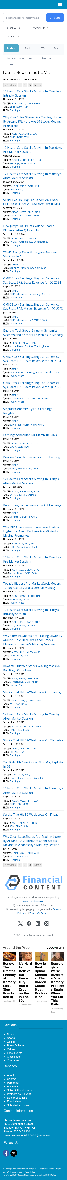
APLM (15, 186)
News (21, 57)
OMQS (23, 700)
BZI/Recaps (15, 424)
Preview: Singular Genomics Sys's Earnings (32, 457)
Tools (56, 48)
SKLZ (17, 752)
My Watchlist (39, 27)
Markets (11, 48)
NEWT (23, 212)
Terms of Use (16, 1171)
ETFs (42, 48)
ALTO (30, 652)
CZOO (31, 596)
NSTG (38, 822)
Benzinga (15, 110)
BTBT (37, 443)
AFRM (15, 853)
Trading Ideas (25, 241)
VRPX (32, 163)
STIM (11, 826)
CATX (12, 494)
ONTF (39, 700)
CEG (35, 133)
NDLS (30, 748)
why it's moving (38, 268)
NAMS (12, 856)
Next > (37, 85)
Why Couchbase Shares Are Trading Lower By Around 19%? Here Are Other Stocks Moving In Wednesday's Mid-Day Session (32, 841)
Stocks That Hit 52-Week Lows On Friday (30, 814)
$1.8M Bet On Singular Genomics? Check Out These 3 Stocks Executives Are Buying (31, 202)
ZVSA (34, 573)
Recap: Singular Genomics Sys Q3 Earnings (32, 505)
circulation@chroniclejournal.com (31, 1135)
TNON (12, 241)
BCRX (15, 103)
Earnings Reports (41, 294)
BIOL (29, 491)
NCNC (15, 748)
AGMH (23, 853)
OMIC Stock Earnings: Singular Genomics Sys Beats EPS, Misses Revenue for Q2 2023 (33, 306)
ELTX (38, 160)
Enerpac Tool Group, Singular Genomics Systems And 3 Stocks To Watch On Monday (33, 332)
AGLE (22, 800)
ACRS (14, 569)
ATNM (15, 491)
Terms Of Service (39, 913)
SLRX (25, 826)
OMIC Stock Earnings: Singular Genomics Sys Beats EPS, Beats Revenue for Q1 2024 (32, 359)
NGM (36, 748)
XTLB (12, 106)
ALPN (22, 443)
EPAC (14, 343)
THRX (12, 547)
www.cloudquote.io (33, 901)
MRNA (22, 678)
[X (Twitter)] (20, 924)
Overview (11, 57)
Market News (24, 294)
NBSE (22, 822)
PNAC (19, 826)
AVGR (23, 726)
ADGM (15, 160)
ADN (14, 133)
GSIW (29, 238)
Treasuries (11, 63)
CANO (30, 622)
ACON (15, 726)
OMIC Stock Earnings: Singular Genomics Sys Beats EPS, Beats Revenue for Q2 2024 (32, 280)
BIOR (29, 569)
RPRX (24, 703)
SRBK (37, 212)
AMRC (37, 652)
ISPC (27, 774)
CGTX (31, 186)
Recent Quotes (13, 27)
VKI (11, 703)
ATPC (22, 238)
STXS (19, 729)
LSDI (36, 800)
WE (23, 752)
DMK (38, 596)
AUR (36, 853)
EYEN (20, 446)
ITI (20, 343)
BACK (22, 622)
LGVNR (26, 729)
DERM (37, 103)
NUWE (19, 106)
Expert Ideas (32, 778)
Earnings (13, 516)
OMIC (27, 106)
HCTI (36, 238)
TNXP (17, 703)
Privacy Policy (29, 1171)
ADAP (15, 800)
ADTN (15, 652)
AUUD (15, 596)
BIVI (14, 774)
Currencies (32, 57)
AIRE (27, 543)
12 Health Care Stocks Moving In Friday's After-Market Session (31, 481)
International (46, 57)
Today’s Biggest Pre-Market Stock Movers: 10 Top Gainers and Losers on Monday (32, 585)
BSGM (22, 103)
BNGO (23, 186)
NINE (19, 655)
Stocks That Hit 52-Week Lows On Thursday (33, 740)
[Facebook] (29, 924)
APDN (23, 160)
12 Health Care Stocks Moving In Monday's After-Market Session (32, 176)
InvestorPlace (17, 297)
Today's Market (40, 398)
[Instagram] (46, 924)
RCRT (27, 856)
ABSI (14, 543)
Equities (29, 346)
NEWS (15, 212)
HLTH (29, 800)
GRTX (20, 774)
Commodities (41, 241)
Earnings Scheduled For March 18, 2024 (30, 435)
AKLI (33, 543)
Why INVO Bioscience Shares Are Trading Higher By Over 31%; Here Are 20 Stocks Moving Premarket (31, 531)
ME (32, 774)
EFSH (26, 137)
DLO (26, 446)
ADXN (22, 569)
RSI (41, 778)
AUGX (29, 443)
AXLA (14, 678)
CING (36, 569)
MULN (15, 822)
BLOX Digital (50, 1174)
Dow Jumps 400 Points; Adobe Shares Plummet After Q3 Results (28, 228)
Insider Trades (17, 215)
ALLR (30, 853)
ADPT (15, 622)
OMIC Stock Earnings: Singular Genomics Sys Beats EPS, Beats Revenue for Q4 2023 (32, 385)
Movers (25, 163)
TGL (11, 752)
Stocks (28, 48)
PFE (36, 678)
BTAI (36, 491)
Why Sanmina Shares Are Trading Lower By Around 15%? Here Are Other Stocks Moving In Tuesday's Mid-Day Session (32, 640)
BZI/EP (12, 468)
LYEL (11, 625)
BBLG (23, 491)
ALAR (21, 133)
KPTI (11, 189)
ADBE (15, 238)
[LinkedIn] (38, 924)
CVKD (30, 103)
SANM (12, 655)
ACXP (15, 443)
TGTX (20, 137)
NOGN (30, 822)
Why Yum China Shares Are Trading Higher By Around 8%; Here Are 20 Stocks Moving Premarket (32, 121)
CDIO (37, 622)
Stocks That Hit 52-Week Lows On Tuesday (32, 692)
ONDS (31, 700)
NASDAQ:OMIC (40, 320)
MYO (25, 804)
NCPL (23, 748)
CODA (12, 446)
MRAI (12, 599)
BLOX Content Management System (26, 1174)
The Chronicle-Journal (25, 1168)
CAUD (23, 596)
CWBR (38, 726)
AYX (26, 655)
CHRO (31, 160)
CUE (37, 186)
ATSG (28, 133)
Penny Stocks (23, 547)
